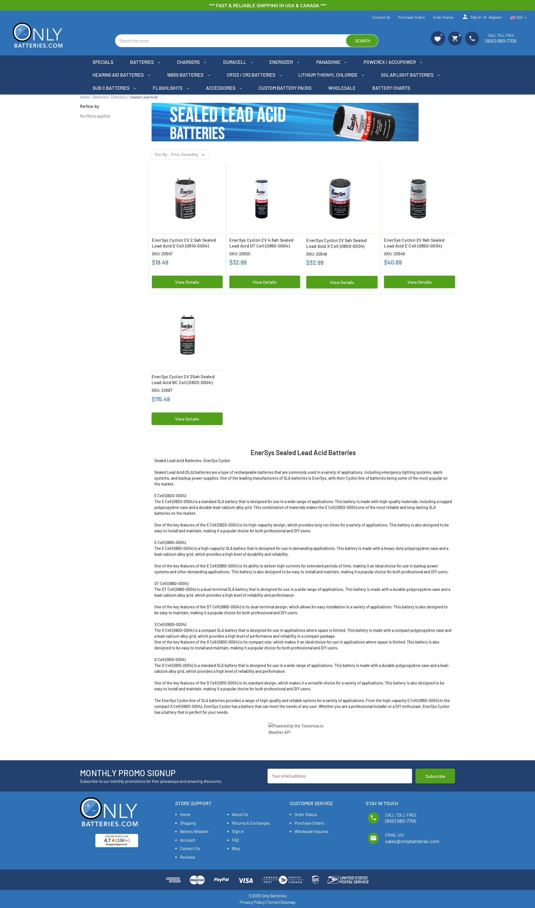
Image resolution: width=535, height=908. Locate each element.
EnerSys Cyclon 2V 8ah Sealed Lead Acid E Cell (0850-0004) (414, 242)
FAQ (235, 840)
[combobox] (246, 40)
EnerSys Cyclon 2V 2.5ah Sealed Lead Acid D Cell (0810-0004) (184, 242)
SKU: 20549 (394, 253)
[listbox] (189, 154)
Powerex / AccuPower (390, 62)
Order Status (443, 17)
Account (187, 840)
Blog (236, 848)
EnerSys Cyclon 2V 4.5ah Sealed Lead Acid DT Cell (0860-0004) (261, 242)
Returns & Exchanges (251, 823)
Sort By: (161, 154)
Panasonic (328, 62)
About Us (240, 814)
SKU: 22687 (162, 390)
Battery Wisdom (194, 831)
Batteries (142, 62)
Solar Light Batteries (407, 74)
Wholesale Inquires (311, 831)
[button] (438, 38)
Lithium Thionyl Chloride (328, 74)
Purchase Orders (411, 17)
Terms (272, 902)
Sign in (471, 16)
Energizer (281, 62)
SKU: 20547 (162, 253)
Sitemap (287, 902)
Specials (103, 62)
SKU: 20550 (239, 253)
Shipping (188, 823)
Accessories (221, 88)
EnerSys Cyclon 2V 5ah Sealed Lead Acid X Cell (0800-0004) (336, 243)
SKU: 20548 (316, 253)
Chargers (189, 62)
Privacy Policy (252, 902)
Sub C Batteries (111, 88)
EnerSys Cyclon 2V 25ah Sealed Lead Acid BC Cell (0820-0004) (183, 379)
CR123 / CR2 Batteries (251, 74)
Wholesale (342, 88)
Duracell (235, 62)
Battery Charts (391, 88)
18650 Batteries (185, 74)
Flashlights (168, 88)
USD (519, 17)
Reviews (187, 857)
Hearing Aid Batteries (119, 74)
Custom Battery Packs (285, 88)
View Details (187, 282)
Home (185, 814)
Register (495, 17)
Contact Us (381, 17)
